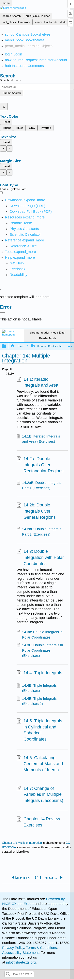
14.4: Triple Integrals (42, 672)
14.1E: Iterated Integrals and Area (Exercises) (41, 438)
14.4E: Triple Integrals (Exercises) (39, 688)
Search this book (10, 80)
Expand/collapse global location (70, 345)
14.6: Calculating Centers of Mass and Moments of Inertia (43, 763)
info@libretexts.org (20, 962)
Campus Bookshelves (50, 346)
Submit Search (12, 92)
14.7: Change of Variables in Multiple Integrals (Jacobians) (43, 794)
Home (20, 346)
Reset (6, 121)
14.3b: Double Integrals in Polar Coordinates (42, 634)
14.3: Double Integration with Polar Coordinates (43, 557)
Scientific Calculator (25, 234)
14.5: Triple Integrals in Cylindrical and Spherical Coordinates (42, 730)
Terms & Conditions (41, 948)
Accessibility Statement (20, 953)
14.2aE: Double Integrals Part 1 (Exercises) (41, 485)
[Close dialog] (2, 312)
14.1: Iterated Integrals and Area (40, 382)
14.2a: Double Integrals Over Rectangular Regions (43, 464)
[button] (17, 269)
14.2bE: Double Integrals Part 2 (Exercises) (41, 531)
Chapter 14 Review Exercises (41, 821)
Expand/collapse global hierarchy (6, 346)
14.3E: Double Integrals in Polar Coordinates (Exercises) (42, 650)
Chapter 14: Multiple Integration (22, 842)
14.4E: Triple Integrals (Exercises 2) (39, 701)
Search (7, 974)
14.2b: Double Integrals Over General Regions (39, 511)
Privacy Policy (13, 948)
